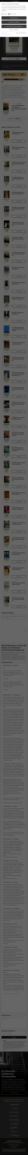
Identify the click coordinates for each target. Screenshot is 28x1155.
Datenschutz (24, 33)
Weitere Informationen (14, 29)
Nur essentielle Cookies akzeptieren (14, 26)
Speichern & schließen (14, 22)
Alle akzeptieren (14, 18)
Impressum (18, 33)
